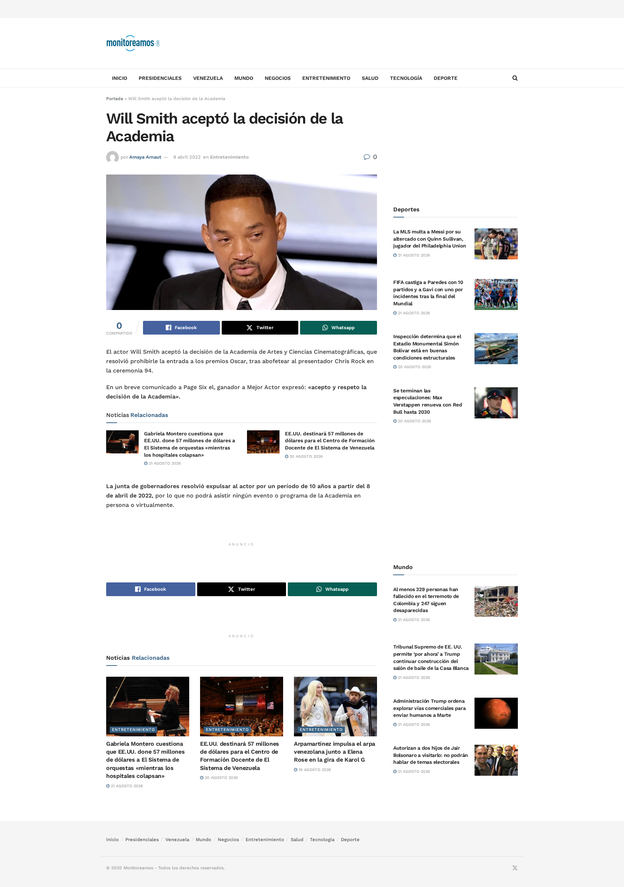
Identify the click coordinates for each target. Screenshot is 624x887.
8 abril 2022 (187, 157)
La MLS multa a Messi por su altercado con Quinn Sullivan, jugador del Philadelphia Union (429, 239)
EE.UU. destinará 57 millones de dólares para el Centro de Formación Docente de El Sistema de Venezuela (330, 441)
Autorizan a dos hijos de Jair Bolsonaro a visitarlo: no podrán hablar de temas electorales (430, 755)
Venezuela (208, 78)
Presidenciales (160, 78)
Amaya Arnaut (145, 157)
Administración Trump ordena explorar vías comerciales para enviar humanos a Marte (429, 708)
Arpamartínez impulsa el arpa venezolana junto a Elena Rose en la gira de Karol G (334, 751)
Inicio (119, 78)
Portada (114, 98)
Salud (370, 78)
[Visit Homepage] (133, 43)
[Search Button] (515, 78)
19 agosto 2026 (314, 769)
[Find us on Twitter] (515, 868)
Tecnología (406, 78)
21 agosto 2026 (164, 463)
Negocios (278, 78)
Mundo (243, 78)
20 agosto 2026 (305, 456)
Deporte (446, 78)
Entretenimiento (326, 78)
